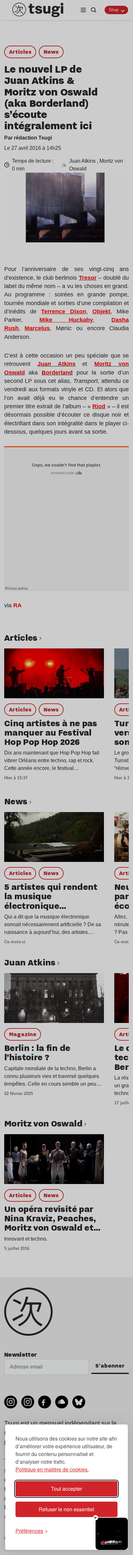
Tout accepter (66, 1488)
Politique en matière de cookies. (52, 1469)
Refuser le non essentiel (66, 1509)
